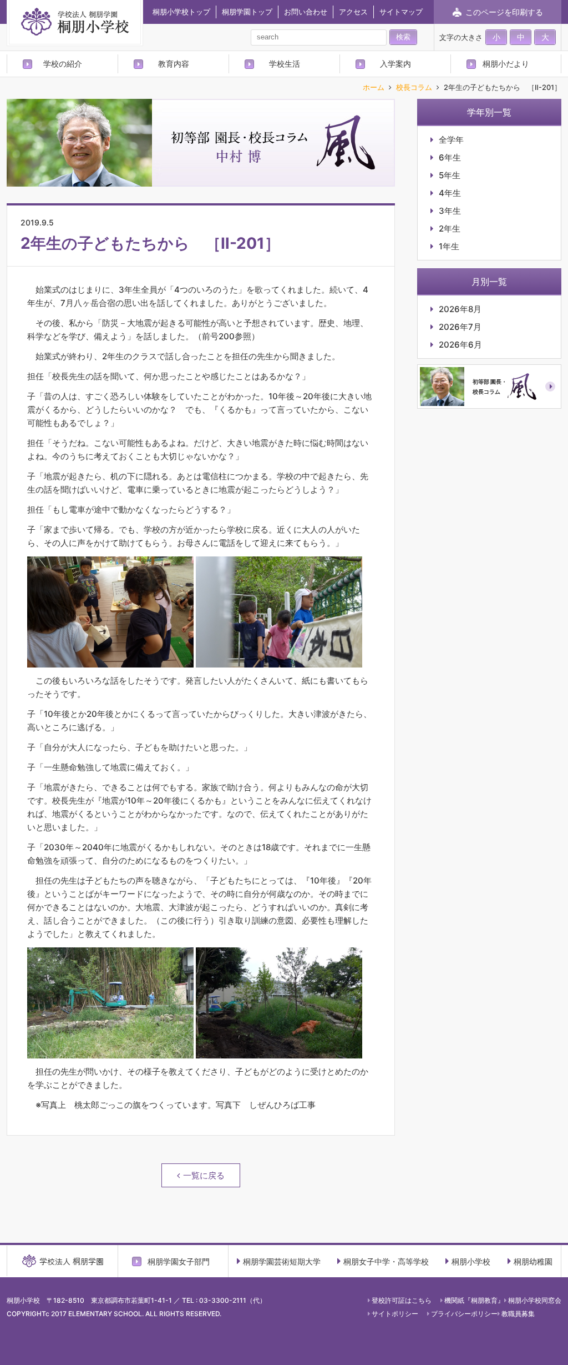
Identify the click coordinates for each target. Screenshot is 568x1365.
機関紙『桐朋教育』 (474, 1300)
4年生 (450, 193)
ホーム (373, 88)
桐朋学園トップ (247, 11)
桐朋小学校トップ (181, 11)
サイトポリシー (395, 1313)
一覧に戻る (204, 1175)
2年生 (449, 228)
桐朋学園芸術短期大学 (282, 1261)
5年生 (449, 175)
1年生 (449, 246)
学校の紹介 (62, 63)
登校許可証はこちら (402, 1300)
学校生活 (284, 63)
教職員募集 (518, 1313)
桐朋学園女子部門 (179, 1261)
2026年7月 (460, 327)
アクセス (353, 11)
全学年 (451, 140)
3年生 (450, 211)
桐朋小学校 (471, 1261)
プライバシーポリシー (464, 1313)
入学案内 (395, 63)
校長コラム (414, 88)
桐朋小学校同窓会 (534, 1300)
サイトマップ (401, 11)
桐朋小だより (506, 63)
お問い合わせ (305, 11)
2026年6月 (460, 344)
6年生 (450, 157)
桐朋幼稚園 (533, 1261)
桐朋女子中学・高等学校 (386, 1261)
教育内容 (173, 63)
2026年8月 (460, 309)
